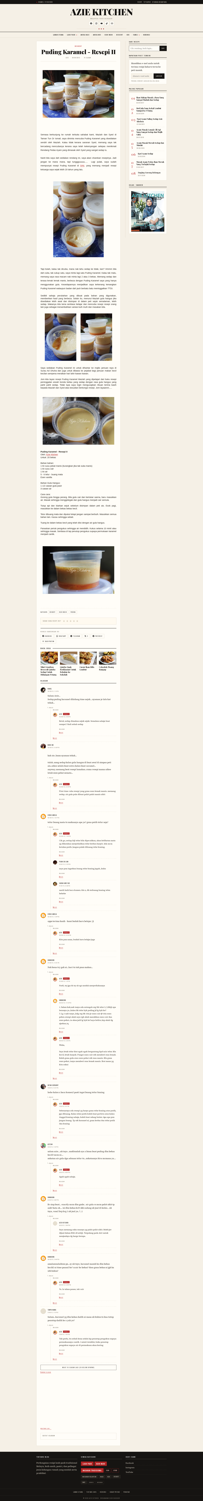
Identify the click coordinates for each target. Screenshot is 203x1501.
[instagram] (96, 23)
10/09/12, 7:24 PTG (53, 917)
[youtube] (101, 23)
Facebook (130, 1463)
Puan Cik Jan (63, 861)
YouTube (129, 1472)
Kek (128, 35)
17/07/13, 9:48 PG (64, 886)
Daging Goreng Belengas (149, 172)
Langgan (159, 76)
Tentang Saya (91, 1492)
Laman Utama (58, 35)
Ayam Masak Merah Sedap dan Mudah (150, 144)
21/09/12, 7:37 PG (64, 981)
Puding (73, 612)
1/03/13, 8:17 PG (64, 1106)
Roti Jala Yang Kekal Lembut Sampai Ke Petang (148, 109)
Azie (60, 714)
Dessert (119, 35)
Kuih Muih (109, 35)
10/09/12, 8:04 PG (65, 717)
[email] (112, 23)
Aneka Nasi (85, 35)
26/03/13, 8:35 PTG (65, 1285)
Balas (51, 707)
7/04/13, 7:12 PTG (53, 1312)
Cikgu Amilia (52, 815)
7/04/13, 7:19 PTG (64, 1334)
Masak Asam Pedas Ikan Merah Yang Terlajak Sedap (150, 163)
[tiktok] (107, 23)
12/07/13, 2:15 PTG (65, 864)
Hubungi (146, 35)
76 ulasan (87, 58)
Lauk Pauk (71, 35)
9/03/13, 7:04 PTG (64, 1225)
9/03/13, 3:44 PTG (53, 1200)
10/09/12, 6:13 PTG (65, 787)
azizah (50, 1144)
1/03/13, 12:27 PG (53, 1088)
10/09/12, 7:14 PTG (65, 836)
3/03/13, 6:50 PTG (64, 1172)
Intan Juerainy (53, 1085)
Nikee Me (51, 745)
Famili (135, 35)
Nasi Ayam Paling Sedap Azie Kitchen (150, 120)
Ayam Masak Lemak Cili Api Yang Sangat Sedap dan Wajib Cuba (149, 132)
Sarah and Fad (64, 883)
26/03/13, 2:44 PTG (53, 1259)
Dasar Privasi (115, 1492)
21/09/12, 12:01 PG (53, 963)
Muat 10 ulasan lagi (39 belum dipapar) (78, 1367)
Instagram (130, 1467)
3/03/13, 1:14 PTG (53, 1147)
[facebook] (91, 23)
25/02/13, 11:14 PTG (65, 1003)
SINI (82, 165)
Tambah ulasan (46, 1372)
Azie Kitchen (101, 12)
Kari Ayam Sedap (145, 153)
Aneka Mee (97, 35)
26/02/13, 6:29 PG (65, 1041)
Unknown (51, 960)
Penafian (126, 1492)
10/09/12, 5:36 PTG (54, 747)
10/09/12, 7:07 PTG (53, 818)
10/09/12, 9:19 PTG (65, 935)
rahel (50, 689)
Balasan (56, 710)
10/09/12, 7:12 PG (53, 691)
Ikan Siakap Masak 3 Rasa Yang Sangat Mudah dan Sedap (150, 98)
